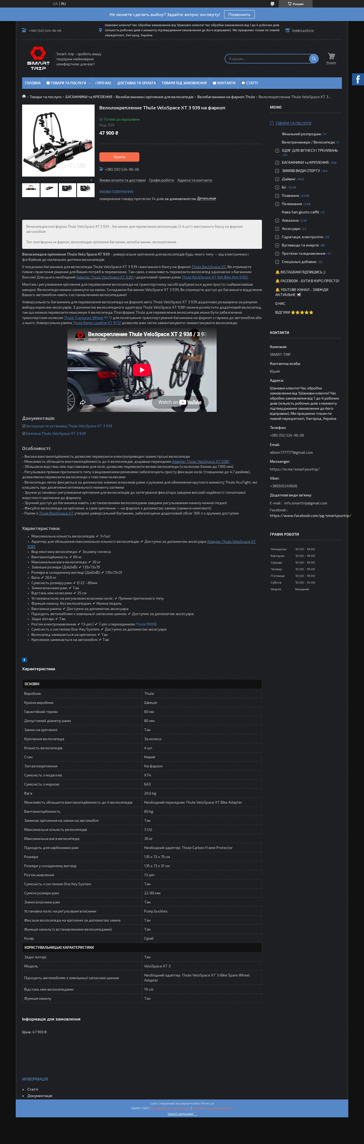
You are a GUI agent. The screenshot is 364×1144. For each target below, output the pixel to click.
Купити (119, 157)
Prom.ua (208, 1103)
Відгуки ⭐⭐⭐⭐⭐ (294, 312)
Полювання (292, 203)
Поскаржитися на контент (170, 1108)
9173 (108, 317)
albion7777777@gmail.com (291, 452)
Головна (33, 83)
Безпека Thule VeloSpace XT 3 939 (56, 433)
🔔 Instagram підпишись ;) (300, 272)
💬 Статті (249, 83)
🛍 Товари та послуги (66, 83)
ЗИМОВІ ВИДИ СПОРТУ (301, 170)
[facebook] (24, 660)
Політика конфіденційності (212, 1108)
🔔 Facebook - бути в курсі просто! (307, 280)
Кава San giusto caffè (300, 212)
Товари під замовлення (184, 83)
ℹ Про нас (103, 83)
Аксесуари (291, 228)
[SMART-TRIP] (38, 58)
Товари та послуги (46, 96)
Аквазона (290, 220)
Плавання (290, 195)
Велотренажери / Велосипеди (308, 142)
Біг (284, 187)
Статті (32, 1089)
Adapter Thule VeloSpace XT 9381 (105, 277)
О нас (280, 303)
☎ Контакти (224, 83)
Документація (39, 1095)
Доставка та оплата (136, 83)
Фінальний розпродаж (302, 133)
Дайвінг (289, 179)
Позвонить (239, 14)
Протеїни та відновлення (303, 253)
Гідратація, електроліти (302, 236)
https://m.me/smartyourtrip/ (295, 469)
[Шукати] (314, 58)
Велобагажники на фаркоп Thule (226, 96)
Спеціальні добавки (299, 261)
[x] (30, 660)
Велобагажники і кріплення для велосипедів (154, 96)
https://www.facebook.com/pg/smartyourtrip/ (310, 515)
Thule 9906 (145, 624)
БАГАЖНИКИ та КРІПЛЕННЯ (89, 96)
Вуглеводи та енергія (300, 245)
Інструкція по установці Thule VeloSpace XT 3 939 (69, 426)
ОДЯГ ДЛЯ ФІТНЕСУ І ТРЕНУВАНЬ (310, 150)
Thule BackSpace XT (209, 266)
